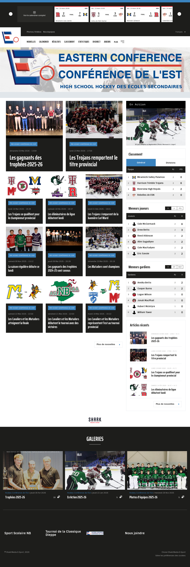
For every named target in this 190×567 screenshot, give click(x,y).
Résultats (56, 42)
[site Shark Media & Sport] (95, 420)
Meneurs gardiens (139, 267)
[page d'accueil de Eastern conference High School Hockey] (10, 37)
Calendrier (44, 42)
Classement (69, 42)
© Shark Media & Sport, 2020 (16, 552)
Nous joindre (135, 533)
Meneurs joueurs (139, 208)
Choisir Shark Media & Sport (174, 552)
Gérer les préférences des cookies (170, 555)
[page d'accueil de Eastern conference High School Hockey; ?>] (95, 533)
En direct (96, 42)
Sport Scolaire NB (17, 533)
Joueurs (107, 42)
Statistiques (83, 42)
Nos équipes (49, 32)
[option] (95, 420)
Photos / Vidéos (34, 32)
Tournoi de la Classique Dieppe (63, 533)
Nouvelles (31, 42)
